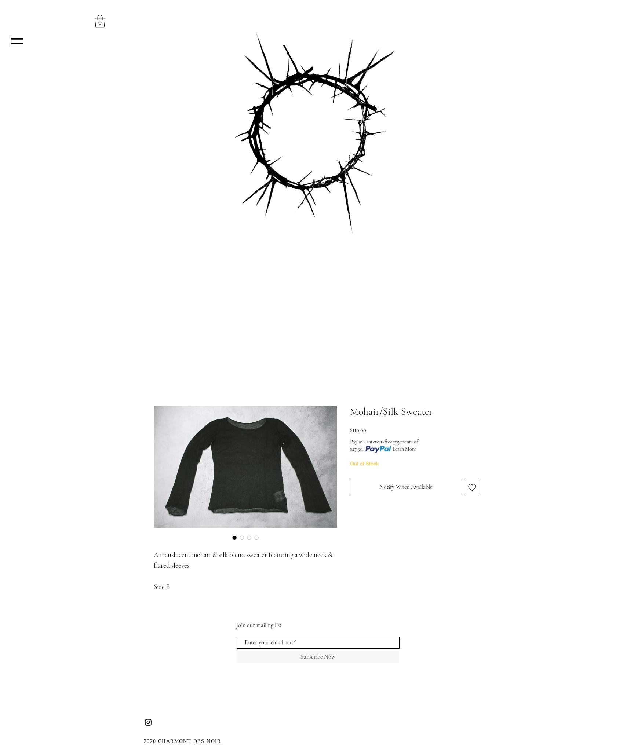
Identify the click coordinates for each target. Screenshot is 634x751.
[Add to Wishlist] (472, 487)
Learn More (404, 449)
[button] (17, 41)
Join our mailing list (258, 625)
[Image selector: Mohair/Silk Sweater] (234, 537)
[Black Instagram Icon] (148, 722)
